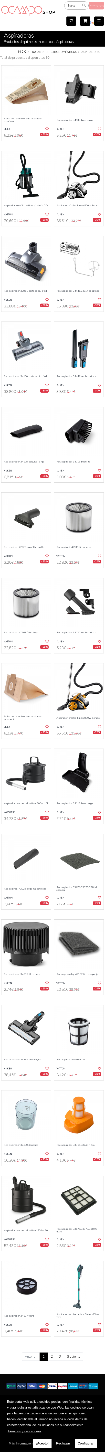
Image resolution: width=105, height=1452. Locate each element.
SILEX (7, 129)
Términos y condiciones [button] (24, 1431)
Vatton (8, 214)
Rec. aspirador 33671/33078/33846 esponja (76, 888)
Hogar (36, 52)
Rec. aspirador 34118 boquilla (73, 461)
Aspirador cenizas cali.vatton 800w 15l (26, 803)
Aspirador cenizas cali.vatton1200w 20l (26, 1230)
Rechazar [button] (63, 1443)
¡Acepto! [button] (42, 1443)
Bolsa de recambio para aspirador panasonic (23, 718)
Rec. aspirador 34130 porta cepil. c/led (25, 376)
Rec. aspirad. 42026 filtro (70, 1059)
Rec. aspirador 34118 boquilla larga (24, 461)
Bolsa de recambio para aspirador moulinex (23, 120)
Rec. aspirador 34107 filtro (19, 1315)
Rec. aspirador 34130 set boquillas (76, 632)
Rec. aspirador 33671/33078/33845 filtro (76, 1230)
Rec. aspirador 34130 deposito (21, 1145)
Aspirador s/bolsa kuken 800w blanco (77, 205)
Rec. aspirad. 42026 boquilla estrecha (25, 888)
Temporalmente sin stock (78, 1255)
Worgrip (9, 812)
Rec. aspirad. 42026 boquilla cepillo (24, 547)
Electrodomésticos (61, 52)
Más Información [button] (20, 1443)
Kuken (60, 129)
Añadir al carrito (28, 145)
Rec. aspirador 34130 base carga (74, 120)
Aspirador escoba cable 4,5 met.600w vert (77, 1316)
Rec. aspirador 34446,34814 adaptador (78, 290)
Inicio (22, 52)
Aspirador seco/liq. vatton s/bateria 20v (26, 205)
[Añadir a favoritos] (46, 129)
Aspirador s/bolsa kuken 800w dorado (78, 718)
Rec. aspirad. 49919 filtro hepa (73, 547)
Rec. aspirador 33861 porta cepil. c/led (25, 290)
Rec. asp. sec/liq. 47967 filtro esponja (77, 974)
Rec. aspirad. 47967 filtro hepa (21, 632)
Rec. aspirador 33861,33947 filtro (75, 1145)
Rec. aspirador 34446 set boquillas (76, 376)
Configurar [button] (86, 1443)
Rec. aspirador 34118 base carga (74, 803)
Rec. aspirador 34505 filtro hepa (22, 974)
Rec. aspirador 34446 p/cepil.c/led (23, 1059)
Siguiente (73, 1356)
